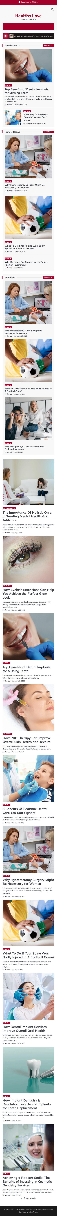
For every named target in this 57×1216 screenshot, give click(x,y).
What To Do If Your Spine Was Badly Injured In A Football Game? (25, 247)
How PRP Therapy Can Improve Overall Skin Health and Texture (27, 740)
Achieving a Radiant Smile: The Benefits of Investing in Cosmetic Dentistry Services (27, 1181)
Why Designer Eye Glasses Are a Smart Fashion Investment (26, 263)
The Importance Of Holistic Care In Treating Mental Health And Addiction (27, 516)
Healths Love (28, 15)
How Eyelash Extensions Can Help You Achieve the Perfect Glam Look (28, 593)
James (9, 104)
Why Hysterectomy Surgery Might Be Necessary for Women (25, 186)
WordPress (33, 1212)
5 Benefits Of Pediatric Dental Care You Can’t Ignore (35, 117)
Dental (8, 85)
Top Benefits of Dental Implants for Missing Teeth (27, 91)
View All (47, 45)
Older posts (30, 1198)
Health (8, 181)
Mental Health (9, 508)
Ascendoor (47, 1209)
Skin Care (7, 585)
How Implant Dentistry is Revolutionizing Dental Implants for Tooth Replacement (27, 1104)
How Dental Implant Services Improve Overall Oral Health (25, 1029)
